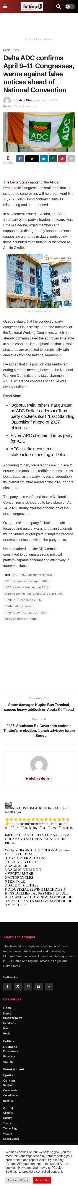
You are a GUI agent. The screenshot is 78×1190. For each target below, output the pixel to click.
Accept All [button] (41, 1180)
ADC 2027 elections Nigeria (32, 574)
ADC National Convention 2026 (27, 587)
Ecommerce (10, 1051)
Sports (8, 1075)
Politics (8, 1041)
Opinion (9, 1080)
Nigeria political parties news (25, 612)
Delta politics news (18, 606)
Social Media (11, 1138)
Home (6, 50)
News (17, 50)
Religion (8, 1085)
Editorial (8, 1100)
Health (7, 1033)
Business (10, 1047)
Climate (8, 1112)
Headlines (9, 1023)
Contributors (11, 1095)
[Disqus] (39, 855)
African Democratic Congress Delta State (33, 593)
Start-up (8, 1061)
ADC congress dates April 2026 (27, 581)
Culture (7, 1118)
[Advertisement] (39, 22)
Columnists (10, 1090)
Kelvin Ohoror (26, 100)
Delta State (18, 182)
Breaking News (12, 1018)
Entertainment (13, 1069)
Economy (9, 1056)
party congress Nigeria (21, 618)
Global (8, 1108)
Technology (10, 1128)
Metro (6, 1028)
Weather (8, 1133)
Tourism (8, 1123)
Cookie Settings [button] (18, 1180)
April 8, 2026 (50, 100)
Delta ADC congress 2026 (23, 600)
